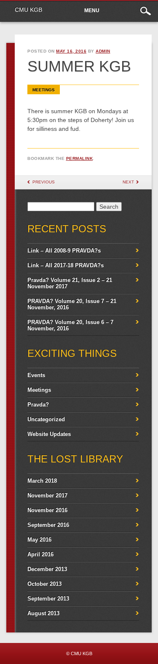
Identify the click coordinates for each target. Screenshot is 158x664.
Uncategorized (46, 419)
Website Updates (49, 434)
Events (36, 375)
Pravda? (38, 404)
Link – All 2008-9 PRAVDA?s (64, 250)
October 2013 (44, 584)
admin (103, 51)
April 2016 (40, 554)
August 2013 (43, 613)
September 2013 (48, 598)
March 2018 (42, 481)
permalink (79, 158)
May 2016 (39, 540)
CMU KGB (28, 9)
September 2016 (48, 525)
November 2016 (47, 510)
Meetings (43, 90)
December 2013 (47, 569)
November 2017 (47, 495)
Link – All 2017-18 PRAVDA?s (65, 265)
